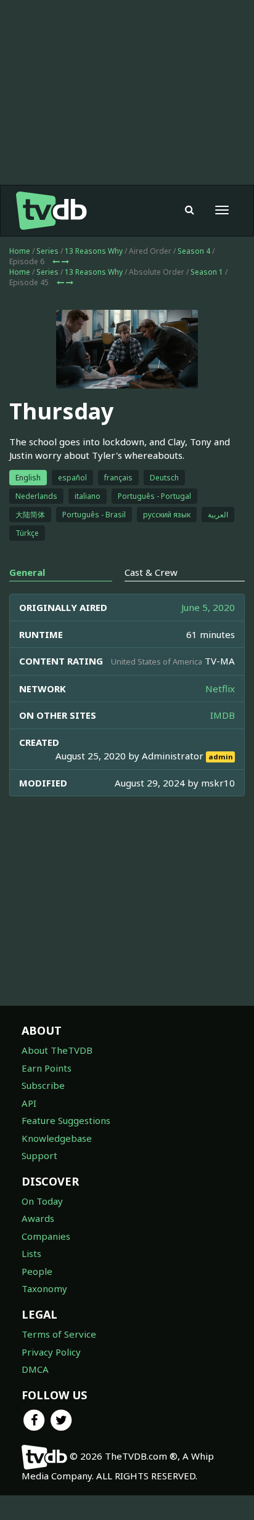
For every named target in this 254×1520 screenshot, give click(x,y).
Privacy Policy (51, 1352)
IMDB (222, 715)
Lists (31, 1253)
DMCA (35, 1369)
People (37, 1271)
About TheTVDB (57, 1050)
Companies (46, 1236)
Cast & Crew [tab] (151, 572)
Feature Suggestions (66, 1120)
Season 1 (206, 272)
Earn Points (47, 1068)
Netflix (220, 688)
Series (47, 251)
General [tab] (27, 572)
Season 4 (194, 251)
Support (39, 1155)
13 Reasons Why (94, 251)
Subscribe (43, 1085)
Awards (38, 1218)
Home (19, 251)
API (29, 1103)
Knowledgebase (57, 1138)
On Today (42, 1201)
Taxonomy (44, 1288)
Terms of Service (59, 1334)
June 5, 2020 (208, 607)
